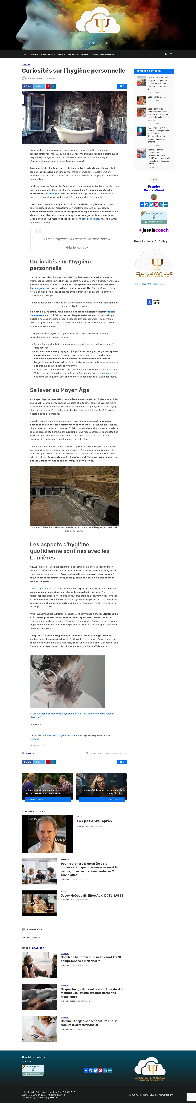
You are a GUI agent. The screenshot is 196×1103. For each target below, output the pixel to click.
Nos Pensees (36, 78)
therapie (124, 753)
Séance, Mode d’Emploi (161, 1095)
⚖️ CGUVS (133, 1095)
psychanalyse (96, 753)
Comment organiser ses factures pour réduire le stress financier (89, 1022)
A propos (72, 54)
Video (79, 816)
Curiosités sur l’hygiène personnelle (60, 735)
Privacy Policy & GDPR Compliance (149, 284)
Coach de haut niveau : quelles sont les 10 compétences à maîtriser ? (91, 958)
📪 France (26, 1061)
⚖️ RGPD (144, 1095)
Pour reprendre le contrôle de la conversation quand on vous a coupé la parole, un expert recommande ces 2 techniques (89, 869)
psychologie (108, 753)
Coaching (26, 64)
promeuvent (110, 373)
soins (117, 753)
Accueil (34, 54)
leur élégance (38, 288)
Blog (60, 54)
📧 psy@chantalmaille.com (33, 1057)
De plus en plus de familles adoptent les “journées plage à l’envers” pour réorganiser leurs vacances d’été (159, 83)
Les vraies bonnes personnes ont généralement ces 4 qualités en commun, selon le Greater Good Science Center (159, 157)
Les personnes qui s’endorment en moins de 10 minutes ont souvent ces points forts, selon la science (159, 114)
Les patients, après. (95, 821)
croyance (42, 588)
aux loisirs (51, 193)
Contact (85, 54)
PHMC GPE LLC (69, 1092)
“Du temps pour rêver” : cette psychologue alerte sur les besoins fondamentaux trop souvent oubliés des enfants (159, 135)
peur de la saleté (90, 218)
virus (91, 355)
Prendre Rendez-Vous (103, 54)
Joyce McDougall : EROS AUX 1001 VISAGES (92, 895)
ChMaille (83, 826)
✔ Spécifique (47, 54)
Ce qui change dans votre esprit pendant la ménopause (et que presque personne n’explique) (92, 992)
